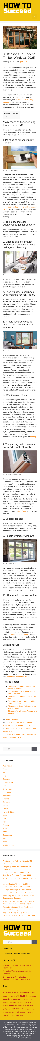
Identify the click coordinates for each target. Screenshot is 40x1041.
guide (34, 996)
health (5, 1000)
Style (5, 828)
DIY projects (7, 789)
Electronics (7, 795)
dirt (9, 996)
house (17, 1000)
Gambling (6, 802)
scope (27, 1009)
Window (14, 725)
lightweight (16, 1002)
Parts (15, 1005)
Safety (23, 1009)
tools (23, 1012)
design (5, 996)
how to (22, 1000)
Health (5, 809)
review (15, 1008)
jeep (36, 1000)
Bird (4, 772)
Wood (20, 725)
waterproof (19, 1015)
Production (15, 722)
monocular (6, 1005)
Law (4, 819)
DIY (12, 996)
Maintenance (23, 1002)
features (22, 995)
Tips (4, 838)
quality (22, 722)
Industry (32, 1000)
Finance (6, 799)
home (8, 722)
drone (15, 996)
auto (5, 992)
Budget (9, 992)
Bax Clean (22, 511)
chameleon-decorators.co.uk (18, 677)
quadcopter (30, 1005)
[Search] (34, 749)
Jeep (5, 815)
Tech (5, 832)
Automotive (7, 766)
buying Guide (24, 992)
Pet (4, 822)
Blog (4, 776)
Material (28, 1002)
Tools (5, 842)
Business (6, 779)
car (30, 992)
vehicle (11, 1015)
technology (14, 1012)
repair (9, 1009)
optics (11, 1005)
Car (4, 786)
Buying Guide (8, 782)
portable (20, 1005)
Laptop (11, 1002)
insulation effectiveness (20, 634)
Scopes (6, 825)
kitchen (5, 1003)
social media (6, 1012)
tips (20, 1012)
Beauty (5, 769)
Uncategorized (8, 845)
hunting (26, 1000)
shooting (31, 1009)
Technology (7, 835)
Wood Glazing (29, 725)
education (7, 792)
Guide (5, 805)
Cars (33, 992)
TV (26, 1012)
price (24, 1005)
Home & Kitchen (12, 720)
